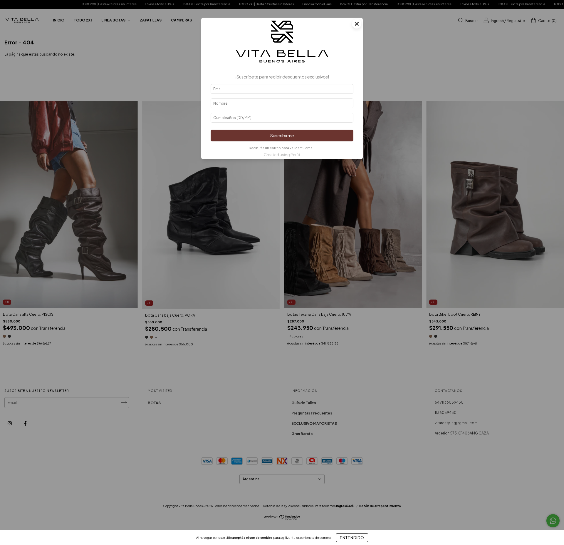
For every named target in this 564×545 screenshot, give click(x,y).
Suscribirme (282, 135)
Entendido (352, 537)
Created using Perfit (282, 154)
